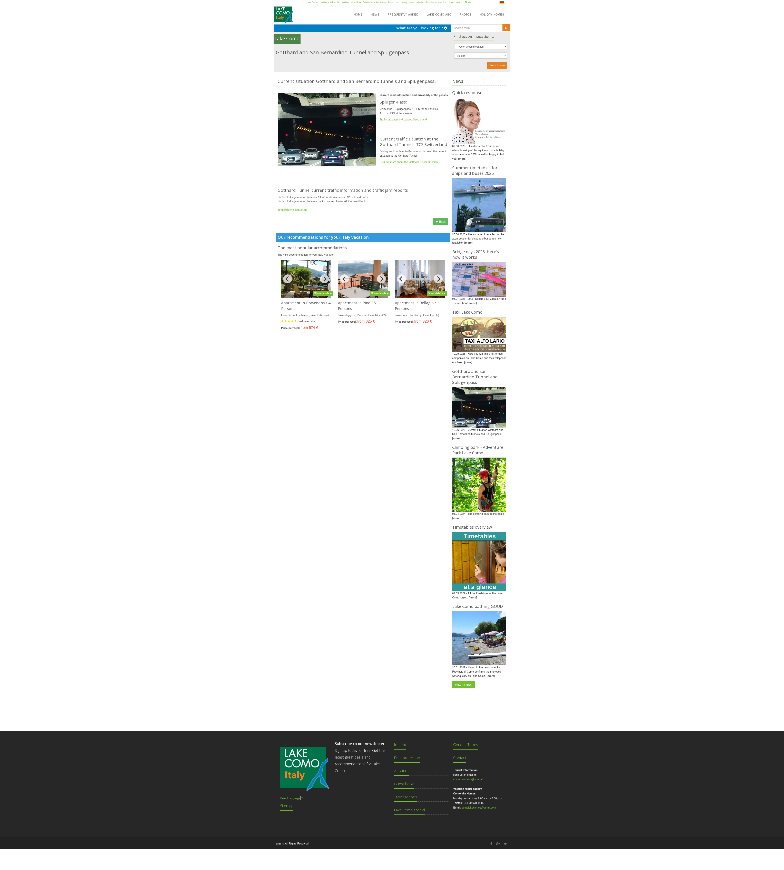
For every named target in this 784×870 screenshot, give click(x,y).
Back (441, 221)
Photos (466, 14)
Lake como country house (401, 2)
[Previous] (287, 278)
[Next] (324, 278)
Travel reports (405, 796)
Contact (459, 757)
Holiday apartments (329, 2)
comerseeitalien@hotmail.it (469, 779)
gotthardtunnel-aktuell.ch (292, 210)
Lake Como (312, 2)
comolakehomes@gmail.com (479, 807)
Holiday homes (492, 14)
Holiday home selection (434, 2)
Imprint (400, 744)
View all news (463, 685)
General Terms (465, 744)
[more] (462, 158)
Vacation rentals (378, 2)
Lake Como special (409, 810)
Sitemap (286, 805)
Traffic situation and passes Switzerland (403, 119)
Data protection (407, 757)
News (375, 14)
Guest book (404, 783)
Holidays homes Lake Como (355, 2)
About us (401, 770)
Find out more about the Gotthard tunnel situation (409, 162)
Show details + (323, 293)
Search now (497, 65)
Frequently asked (403, 14)
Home (358, 14)
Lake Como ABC (439, 14)
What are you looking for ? (420, 28)
